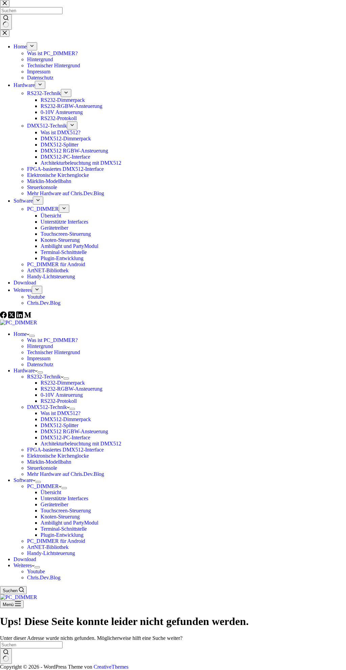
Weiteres (23, 565)
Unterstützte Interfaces (64, 498)
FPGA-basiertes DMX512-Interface (65, 450)
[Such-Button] (6, 656)
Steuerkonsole (42, 468)
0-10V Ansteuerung (62, 395)
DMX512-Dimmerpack (66, 419)
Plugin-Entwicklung (62, 535)
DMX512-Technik (47, 407)
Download (25, 559)
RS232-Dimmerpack (63, 383)
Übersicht (51, 492)
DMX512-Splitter (59, 425)
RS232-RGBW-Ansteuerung (71, 389)
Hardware (24, 370)
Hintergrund (40, 346)
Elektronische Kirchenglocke (58, 456)
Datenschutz (40, 364)
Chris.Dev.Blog (43, 577)
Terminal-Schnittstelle (64, 529)
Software (23, 480)
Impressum (38, 358)
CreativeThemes (111, 667)
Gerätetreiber (54, 504)
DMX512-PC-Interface (65, 437)
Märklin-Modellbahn (49, 462)
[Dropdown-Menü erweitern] (32, 336)
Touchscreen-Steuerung (66, 510)
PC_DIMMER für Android (56, 541)
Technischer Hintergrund (53, 352)
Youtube (36, 571)
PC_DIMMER (43, 486)
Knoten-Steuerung (60, 516)
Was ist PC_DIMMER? (52, 340)
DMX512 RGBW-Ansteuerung (74, 431)
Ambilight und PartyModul (69, 523)
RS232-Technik (44, 376)
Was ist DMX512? (60, 413)
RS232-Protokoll (59, 401)
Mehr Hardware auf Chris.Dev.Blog (65, 474)
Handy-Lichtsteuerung (51, 553)
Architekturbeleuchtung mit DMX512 (81, 443)
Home (20, 334)
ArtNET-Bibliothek (48, 547)
